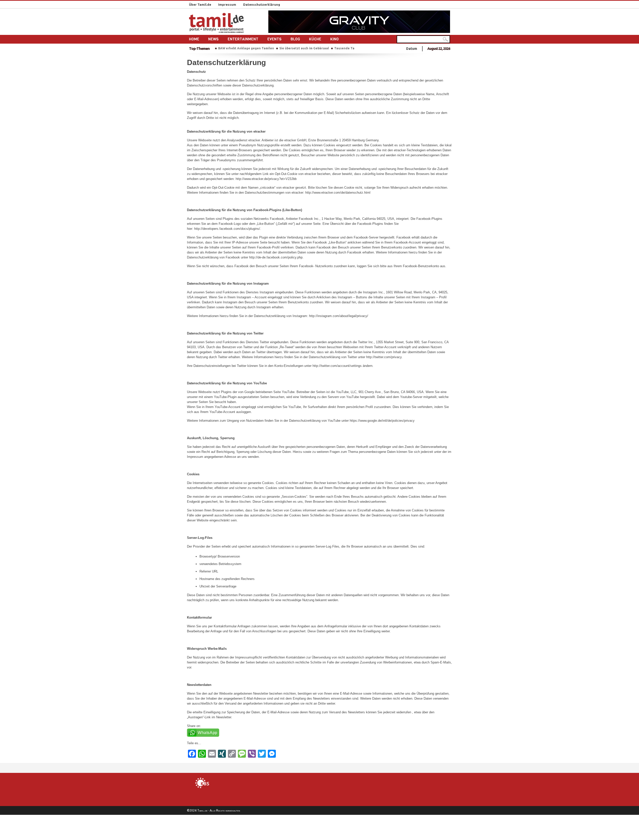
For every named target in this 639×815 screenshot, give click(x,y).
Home (194, 39)
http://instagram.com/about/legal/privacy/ (338, 316)
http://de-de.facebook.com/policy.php (276, 257)
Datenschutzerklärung (261, 4)
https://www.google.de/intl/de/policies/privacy (382, 420)
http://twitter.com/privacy (384, 357)
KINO (334, 39)
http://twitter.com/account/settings (337, 366)
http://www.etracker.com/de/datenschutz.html (337, 192)
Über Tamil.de (200, 4)
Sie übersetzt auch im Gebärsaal (304, 48)
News (213, 39)
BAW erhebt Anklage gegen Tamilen (246, 48)
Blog (295, 39)
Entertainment (243, 39)
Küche (315, 39)
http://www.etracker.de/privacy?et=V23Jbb (266, 179)
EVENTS (274, 39)
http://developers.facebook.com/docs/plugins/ (227, 229)
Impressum (227, 4)
